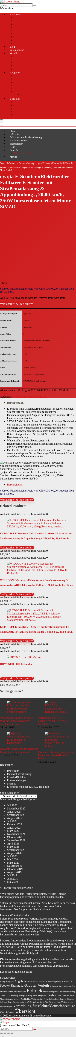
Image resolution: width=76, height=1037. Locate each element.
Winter (2, 1012)
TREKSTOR (21, 39)
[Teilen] (8, 1033)
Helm (12, 147)
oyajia (3, 393)
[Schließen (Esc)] (12, 1033)
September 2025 (16, 808)
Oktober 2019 (15, 869)
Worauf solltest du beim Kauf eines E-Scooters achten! (44, 75)
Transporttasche (23, 114)
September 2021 (16, 840)
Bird (16, 56)
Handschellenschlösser (26, 105)
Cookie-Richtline (16, 777)
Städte (42, 1002)
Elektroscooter (20, 992)
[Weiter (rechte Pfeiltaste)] (5, 1036)
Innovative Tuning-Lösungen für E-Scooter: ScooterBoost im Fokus (56, 755)
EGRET (19, 23)
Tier (16, 65)
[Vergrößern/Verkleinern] (1, 1033)
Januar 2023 (14, 827)
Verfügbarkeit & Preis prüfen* (17, 303)
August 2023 (14, 818)
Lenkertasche (21, 111)
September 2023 (16, 814)
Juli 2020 (12, 856)
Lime (17, 62)
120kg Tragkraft (7, 982)
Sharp (10, 1002)
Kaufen (51, 995)
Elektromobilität (6, 992)
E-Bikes (65, 982)
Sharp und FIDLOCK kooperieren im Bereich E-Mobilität (53, 721)
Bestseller (15, 98)
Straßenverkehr (19, 1002)
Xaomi (18, 43)
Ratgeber (15, 72)
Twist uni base (55, 1002)
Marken (13, 157)
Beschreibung (15, 402)
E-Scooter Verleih (35, 985)
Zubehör (14, 150)
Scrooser (19, 36)
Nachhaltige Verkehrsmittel (32, 999)
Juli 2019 (12, 875)
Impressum (13, 770)
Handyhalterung (23, 108)
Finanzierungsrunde (51, 992)
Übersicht (25, 1011)
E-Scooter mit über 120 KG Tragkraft (28, 786)
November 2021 (16, 833)
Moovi (18, 33)
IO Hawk (19, 27)
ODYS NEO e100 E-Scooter (16, 664)
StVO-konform (33, 1002)
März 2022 (13, 830)
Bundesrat (43, 982)
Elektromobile (69, 986)
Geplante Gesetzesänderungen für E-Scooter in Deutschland (19, 750)
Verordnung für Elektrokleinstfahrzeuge (44, 1006)
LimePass (65, 996)
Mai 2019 (12, 881)
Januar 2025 (14, 811)
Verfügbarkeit (67, 1002)
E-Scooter (15, 14)
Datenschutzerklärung (19, 773)
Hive (17, 59)
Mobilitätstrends (6, 999)
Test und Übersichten (26, 17)
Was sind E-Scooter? (25, 85)
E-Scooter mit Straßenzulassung (26, 137)
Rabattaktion (54, 999)
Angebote (20, 981)
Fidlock (34, 990)
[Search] (1, 125)
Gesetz (2, 996)
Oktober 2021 (15, 837)
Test (46, 1002)
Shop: (13, 131)
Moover (17, 999)
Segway (63, 999)
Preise (46, 999)
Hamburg (14, 996)
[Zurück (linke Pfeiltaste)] (1, 1036)
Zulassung (27, 94)
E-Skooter (54, 986)
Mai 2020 (12, 859)
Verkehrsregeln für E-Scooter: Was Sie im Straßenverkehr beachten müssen (16, 721)
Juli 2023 (12, 821)
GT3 (8, 996)
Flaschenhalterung (67, 992)
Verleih (13, 53)
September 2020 (16, 849)
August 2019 (14, 872)
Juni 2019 (12, 878)
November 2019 (16, 865)
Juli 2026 (12, 805)
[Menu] (1, 121)
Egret (61, 986)
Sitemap (11, 783)
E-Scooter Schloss (24, 153)
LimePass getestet (24, 82)
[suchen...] (34, 5)
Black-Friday (32, 982)
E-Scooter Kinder (18, 140)
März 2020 (13, 862)
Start (2, 163)
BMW (17, 20)
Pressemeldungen (17, 780)
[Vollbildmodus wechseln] (5, 1033)
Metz (17, 30)
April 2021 (13, 843)
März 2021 (13, 846)
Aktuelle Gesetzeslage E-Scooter (32, 78)
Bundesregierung (55, 982)
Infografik (41, 996)
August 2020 (14, 853)
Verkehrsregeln (6, 1006)
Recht (17, 91)
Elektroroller (16, 143)
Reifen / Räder (22, 88)
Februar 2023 (14, 824)
